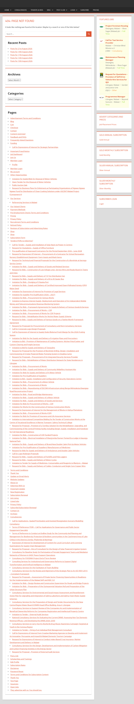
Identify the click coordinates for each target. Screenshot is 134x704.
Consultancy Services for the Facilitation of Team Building (35, 567)
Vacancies (14, 684)
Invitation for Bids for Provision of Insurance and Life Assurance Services (41, 416)
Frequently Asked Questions (21, 140)
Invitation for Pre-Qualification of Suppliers (29, 376)
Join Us (13, 157)
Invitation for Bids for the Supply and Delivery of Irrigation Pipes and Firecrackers (44, 338)
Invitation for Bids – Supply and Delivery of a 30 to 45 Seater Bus (38, 279)
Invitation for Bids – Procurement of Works (29, 366)
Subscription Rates (17, 665)
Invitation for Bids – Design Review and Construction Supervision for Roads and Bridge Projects (50, 583)
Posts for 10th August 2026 (21, 61)
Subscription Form (17, 237)
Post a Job (61, 10)
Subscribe (85, 10)
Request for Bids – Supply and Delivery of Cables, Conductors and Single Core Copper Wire (49, 466)
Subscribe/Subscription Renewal (23, 507)
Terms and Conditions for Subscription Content (29, 674)
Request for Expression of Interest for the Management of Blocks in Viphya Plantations (47, 410)
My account (15, 171)
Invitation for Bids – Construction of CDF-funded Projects (35, 435)
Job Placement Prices (107, 124)
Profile (14, 164)
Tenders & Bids (37, 10)
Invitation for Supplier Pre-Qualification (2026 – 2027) (33, 294)
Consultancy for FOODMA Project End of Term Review (34, 558)
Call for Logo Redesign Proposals (25, 453)
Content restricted (17, 134)
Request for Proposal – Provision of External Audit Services (36, 652)
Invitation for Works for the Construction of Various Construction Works (41, 407)
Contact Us (14, 510)
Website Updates (17, 479)
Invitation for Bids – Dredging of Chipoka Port (30, 282)
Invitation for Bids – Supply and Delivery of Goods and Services (37, 400)
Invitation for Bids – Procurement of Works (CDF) (32, 413)
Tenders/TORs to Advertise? (21, 241)
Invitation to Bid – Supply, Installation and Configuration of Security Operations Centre (46, 379)
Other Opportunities (18, 175)
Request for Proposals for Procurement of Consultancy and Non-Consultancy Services (47, 326)
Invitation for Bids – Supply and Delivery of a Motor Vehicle (35, 397)
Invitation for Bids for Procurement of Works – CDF (32, 404)
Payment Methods (17, 209)
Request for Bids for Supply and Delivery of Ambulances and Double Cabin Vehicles (45, 450)
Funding (13, 143)
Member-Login (16, 168)
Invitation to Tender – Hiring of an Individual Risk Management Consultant (42, 630)
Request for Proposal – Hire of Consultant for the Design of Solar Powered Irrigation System (49, 549)
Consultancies (21, 10)
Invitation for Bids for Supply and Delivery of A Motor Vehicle (36, 372)
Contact (13, 131)
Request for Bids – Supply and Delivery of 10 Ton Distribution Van (38, 276)
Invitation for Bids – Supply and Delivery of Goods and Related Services (40, 266)
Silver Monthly (105, 188)
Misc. (49, 10)
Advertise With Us (17, 485)
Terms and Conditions (19, 470)
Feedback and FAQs (18, 137)
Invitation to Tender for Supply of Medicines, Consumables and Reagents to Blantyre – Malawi (50, 463)
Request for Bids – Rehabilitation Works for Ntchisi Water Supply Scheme (41, 316)
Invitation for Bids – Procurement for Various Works (33, 298)
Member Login (16, 160)
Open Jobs (14, 687)
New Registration (17, 492)
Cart (12, 124)
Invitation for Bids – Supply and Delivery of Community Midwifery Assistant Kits (44, 369)
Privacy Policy (15, 219)
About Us (14, 482)
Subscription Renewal (19, 495)
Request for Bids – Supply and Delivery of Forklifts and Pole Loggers (39, 457)
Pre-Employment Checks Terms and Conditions (29, 212)
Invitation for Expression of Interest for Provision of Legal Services (38, 291)
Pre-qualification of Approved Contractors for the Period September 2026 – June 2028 (47, 251)
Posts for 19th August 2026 (21, 52)
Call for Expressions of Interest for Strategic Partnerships (35, 147)
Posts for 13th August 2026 (21, 58)
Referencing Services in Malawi (24, 202)
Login (72, 10)
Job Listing (14, 498)
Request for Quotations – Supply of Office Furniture (33, 248)
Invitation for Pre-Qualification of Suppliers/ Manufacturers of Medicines (41, 447)
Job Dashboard (16, 154)
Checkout (14, 127)
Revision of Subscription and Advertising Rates (29, 228)
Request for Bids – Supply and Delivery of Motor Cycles (34, 460)
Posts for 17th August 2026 (21, 55)
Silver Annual (104, 170)
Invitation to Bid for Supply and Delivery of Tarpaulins (33, 347)
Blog (12, 121)
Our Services (15, 198)
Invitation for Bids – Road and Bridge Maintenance (32, 394)
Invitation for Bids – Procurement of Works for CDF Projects (36, 313)
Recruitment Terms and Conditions (24, 222)
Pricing (96, 10)
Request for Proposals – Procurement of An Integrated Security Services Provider (45, 357)
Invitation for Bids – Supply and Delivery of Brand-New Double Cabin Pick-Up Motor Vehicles (49, 444)
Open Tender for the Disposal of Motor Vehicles (31, 182)
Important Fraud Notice (20, 151)
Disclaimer (14, 668)
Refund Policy (15, 225)
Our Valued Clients (17, 206)
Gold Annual (104, 140)
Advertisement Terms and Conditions (25, 118)
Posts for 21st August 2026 (21, 48)
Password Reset (16, 671)
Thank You (14, 473)
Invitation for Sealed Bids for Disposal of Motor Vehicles (34, 179)
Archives (13, 514)
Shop (12, 231)
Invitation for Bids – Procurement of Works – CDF (32, 310)
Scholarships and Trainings (21, 659)
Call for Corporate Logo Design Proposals (28, 329)
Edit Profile (14, 662)
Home (7, 10)
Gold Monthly (104, 155)
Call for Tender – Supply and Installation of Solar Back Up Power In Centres (42, 245)
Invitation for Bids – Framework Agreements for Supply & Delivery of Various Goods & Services (50, 307)
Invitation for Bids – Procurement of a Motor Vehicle (33, 382)
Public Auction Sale (19, 185)
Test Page (14, 681)
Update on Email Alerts (19, 476)
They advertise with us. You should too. (26, 690)
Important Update (17, 489)
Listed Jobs (14, 501)
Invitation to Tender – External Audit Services (30, 614)
